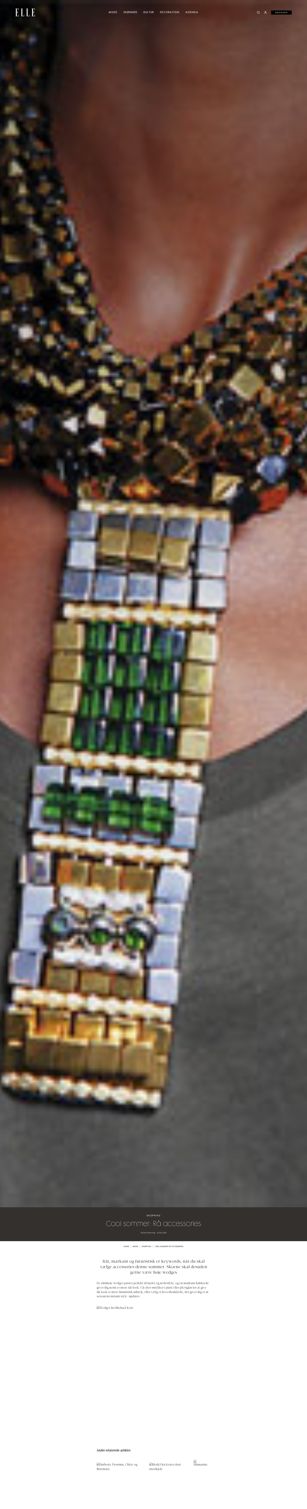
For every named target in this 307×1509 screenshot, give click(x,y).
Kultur (149, 12)
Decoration (169, 12)
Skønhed (130, 12)
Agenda (191, 12)
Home (126, 1246)
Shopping (154, 1216)
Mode (113, 12)
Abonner (281, 12)
